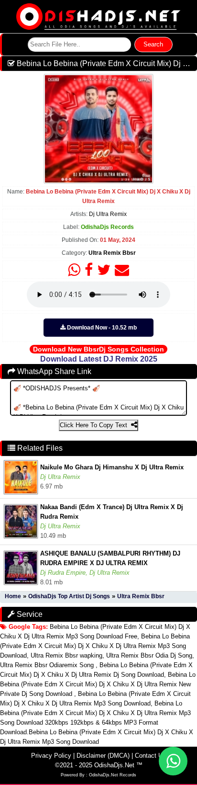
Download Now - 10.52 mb (101, 327)
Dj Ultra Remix (108, 214)
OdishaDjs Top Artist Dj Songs (69, 596)
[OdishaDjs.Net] (98, 16)
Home (13, 596)
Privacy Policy (51, 755)
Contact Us (150, 755)
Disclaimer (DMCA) (103, 755)
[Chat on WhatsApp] (173, 761)
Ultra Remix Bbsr (112, 253)
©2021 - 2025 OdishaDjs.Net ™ (98, 765)
